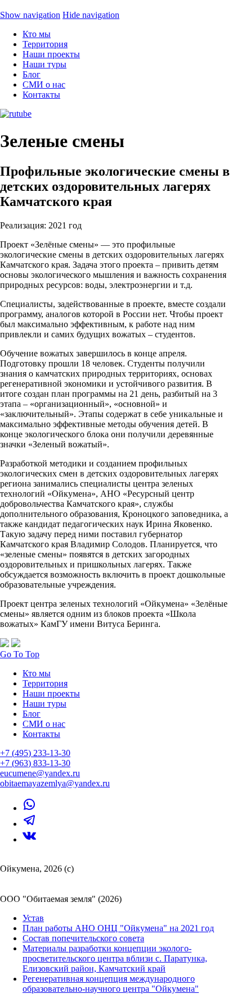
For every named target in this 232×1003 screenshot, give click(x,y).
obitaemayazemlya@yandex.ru (55, 783)
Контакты (41, 94)
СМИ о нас (44, 84)
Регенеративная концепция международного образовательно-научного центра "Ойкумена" (111, 983)
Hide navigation (91, 15)
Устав (33, 918)
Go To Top (19, 654)
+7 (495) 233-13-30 (35, 753)
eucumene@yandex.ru (40, 773)
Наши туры (44, 64)
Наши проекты (51, 54)
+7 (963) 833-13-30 (35, 763)
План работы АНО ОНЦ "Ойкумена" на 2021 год (118, 928)
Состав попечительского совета (83, 938)
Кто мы (37, 34)
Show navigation (30, 15)
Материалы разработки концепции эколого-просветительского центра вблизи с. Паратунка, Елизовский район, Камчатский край (115, 958)
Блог (32, 74)
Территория (45, 44)
